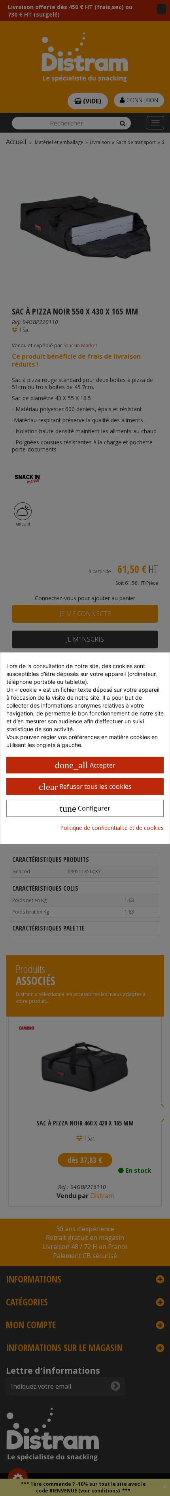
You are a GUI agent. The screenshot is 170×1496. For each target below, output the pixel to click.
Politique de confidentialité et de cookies (112, 827)
